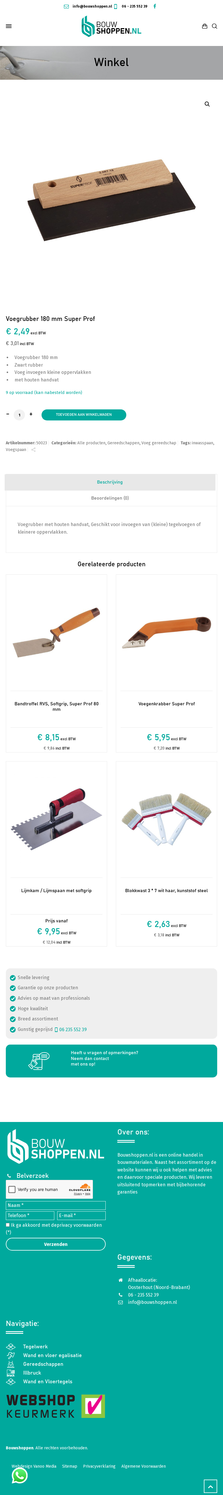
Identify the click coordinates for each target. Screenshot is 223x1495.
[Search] (213, 26)
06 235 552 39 (73, 1029)
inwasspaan (202, 443)
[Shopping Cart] (205, 26)
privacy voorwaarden (79, 1225)
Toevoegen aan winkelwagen (84, 415)
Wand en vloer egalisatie (52, 1355)
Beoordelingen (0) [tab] (110, 498)
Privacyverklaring (99, 1466)
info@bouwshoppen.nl (92, 6)
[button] (207, 104)
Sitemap (69, 1466)
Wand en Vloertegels (47, 1381)
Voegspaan (16, 449)
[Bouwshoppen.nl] (111, 26)
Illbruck (32, 1373)
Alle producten (91, 443)
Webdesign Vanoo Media (34, 1466)
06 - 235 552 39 (134, 6)
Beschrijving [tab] (110, 482)
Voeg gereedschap (158, 443)
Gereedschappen (123, 443)
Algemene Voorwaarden (143, 1466)
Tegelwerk (35, 1347)
